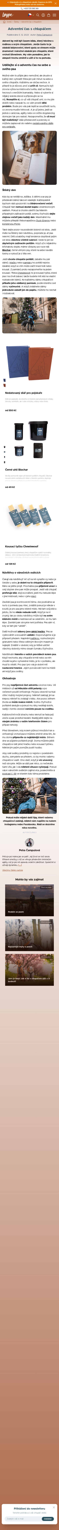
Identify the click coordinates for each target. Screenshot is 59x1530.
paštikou (34, 638)
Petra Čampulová (44, 35)
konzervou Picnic (11, 224)
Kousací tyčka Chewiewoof (21, 546)
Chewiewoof (23, 273)
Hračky (13, 263)
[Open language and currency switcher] (30, 15)
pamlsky (27, 263)
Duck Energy (43, 221)
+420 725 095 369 (31, 8)
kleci (33, 596)
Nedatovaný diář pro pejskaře (23, 393)
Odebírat (48, 1519)
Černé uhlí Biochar (16, 470)
